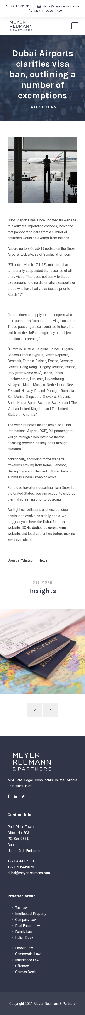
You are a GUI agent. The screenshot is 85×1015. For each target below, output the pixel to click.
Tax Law (21, 908)
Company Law (26, 920)
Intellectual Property (30, 914)
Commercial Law (28, 954)
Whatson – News (34, 560)
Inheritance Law (27, 960)
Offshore (22, 966)
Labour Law (24, 948)
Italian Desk (24, 938)
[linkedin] (15, 796)
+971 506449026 (21, 867)
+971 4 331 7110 (21, 6)
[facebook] (9, 796)
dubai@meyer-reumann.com (61, 6)
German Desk (25, 972)
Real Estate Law (27, 926)
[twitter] (23, 796)
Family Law (23, 932)
